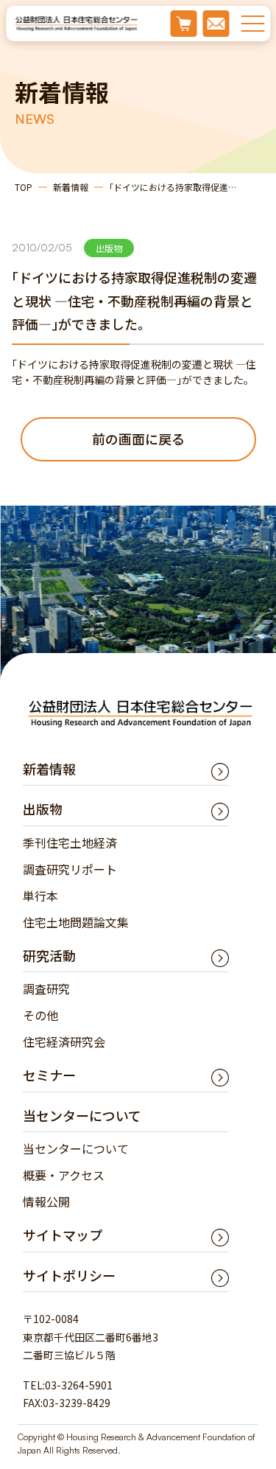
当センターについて (76, 1148)
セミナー (49, 1074)
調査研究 (46, 988)
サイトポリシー (69, 1275)
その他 (40, 1015)
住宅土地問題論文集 (76, 922)
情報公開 (46, 1201)
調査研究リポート (70, 869)
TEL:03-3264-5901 (68, 1385)
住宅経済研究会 (64, 1041)
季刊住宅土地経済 (70, 842)
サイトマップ (62, 1234)
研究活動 (49, 955)
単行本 (40, 895)
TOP (23, 187)
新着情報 (70, 187)
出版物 (43, 808)
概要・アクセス (64, 1175)
